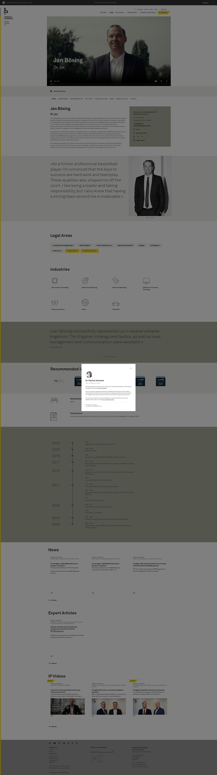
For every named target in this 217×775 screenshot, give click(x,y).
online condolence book (108, 399)
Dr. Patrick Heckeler (101, 388)
